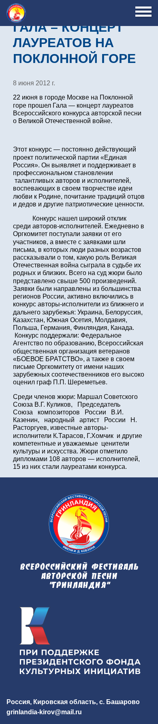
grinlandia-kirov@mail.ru (44, 712)
